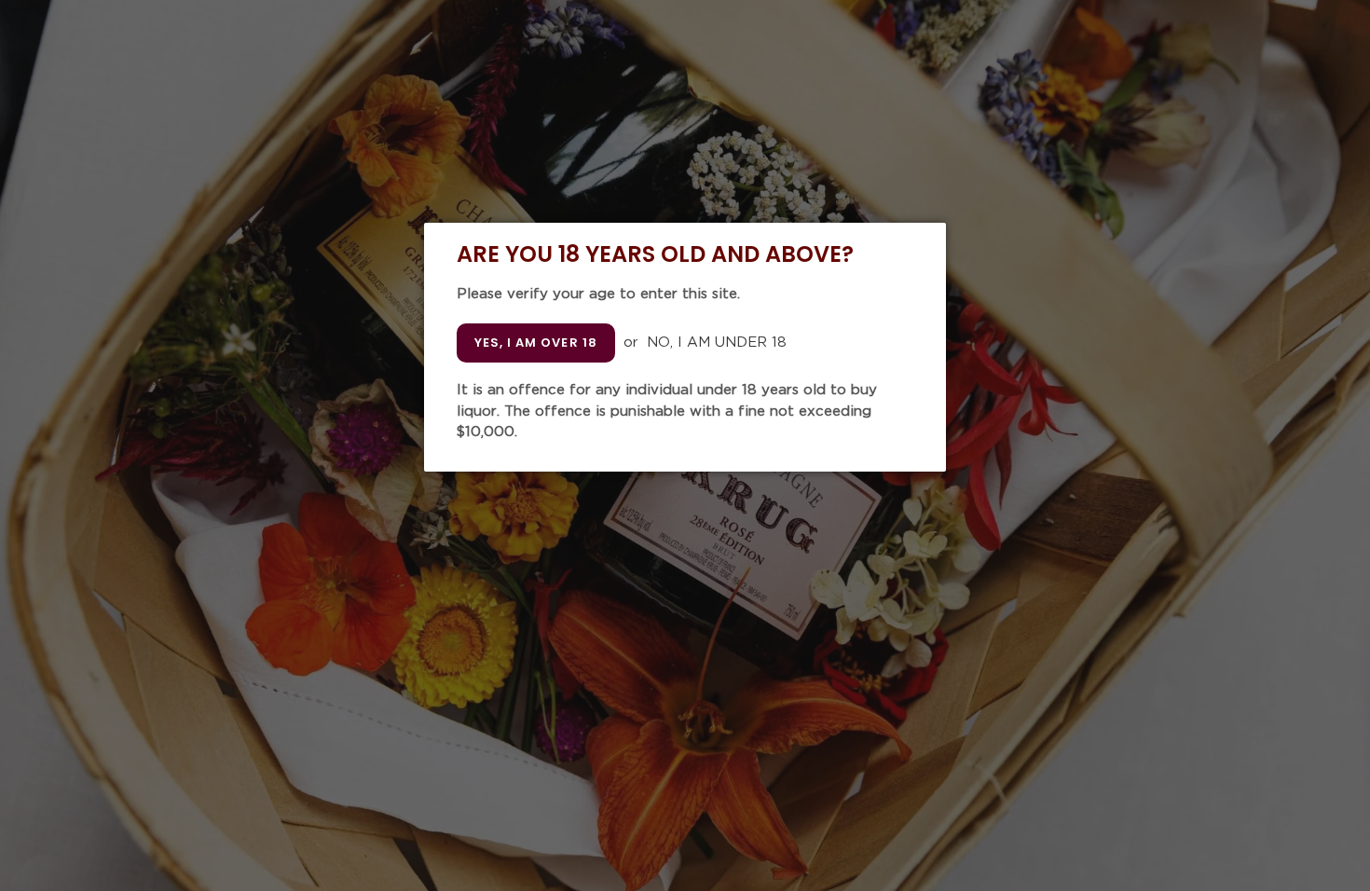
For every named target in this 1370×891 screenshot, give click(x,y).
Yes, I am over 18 (535, 342)
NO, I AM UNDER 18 (717, 342)
